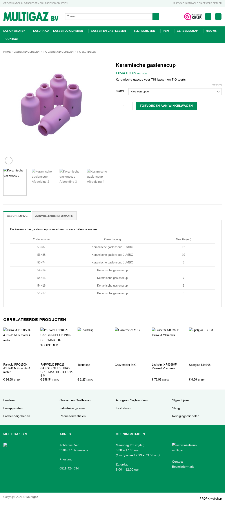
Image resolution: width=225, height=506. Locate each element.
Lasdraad (41, 30)
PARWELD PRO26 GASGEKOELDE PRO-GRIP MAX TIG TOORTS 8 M (56, 370)
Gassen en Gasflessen (108, 30)
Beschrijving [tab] (17, 216)
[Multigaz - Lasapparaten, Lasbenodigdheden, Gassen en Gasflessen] (30, 16)
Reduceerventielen (73, 416)
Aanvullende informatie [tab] (54, 216)
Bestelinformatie (183, 466)
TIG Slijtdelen (86, 51)
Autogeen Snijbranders (132, 400)
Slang (176, 408)
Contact (12, 39)
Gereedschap (187, 30)
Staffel (120, 91)
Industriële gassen (72, 408)
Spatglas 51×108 (199, 364)
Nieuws (211, 30)
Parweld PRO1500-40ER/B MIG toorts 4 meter (16, 368)
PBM (166, 30)
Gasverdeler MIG (125, 364)
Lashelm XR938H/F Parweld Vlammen (164, 366)
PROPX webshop (211, 498)
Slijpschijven (144, 30)
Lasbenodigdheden (68, 30)
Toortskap (84, 364)
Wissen (217, 85)
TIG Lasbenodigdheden (58, 51)
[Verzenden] (155, 16)
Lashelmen (123, 408)
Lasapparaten (14, 30)
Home (7, 51)
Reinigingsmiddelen (185, 416)
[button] (208, 16)
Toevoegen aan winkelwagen (166, 105)
